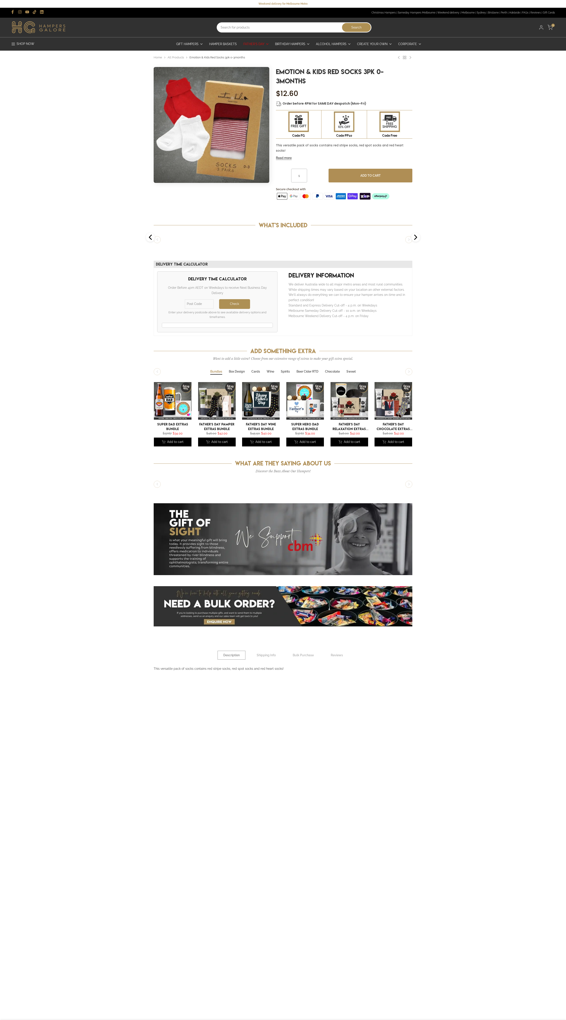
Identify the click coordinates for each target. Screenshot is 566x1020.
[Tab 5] (285, 372)
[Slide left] (157, 239)
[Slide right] (408, 239)
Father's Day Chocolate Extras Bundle (393, 426)
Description (231, 655)
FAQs (525, 12)
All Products (176, 57)
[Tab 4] (270, 372)
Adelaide (514, 12)
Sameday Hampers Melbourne (416, 12)
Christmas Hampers (383, 12)
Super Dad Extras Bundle (172, 426)
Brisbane (493, 12)
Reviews (535, 12)
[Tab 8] (351, 372)
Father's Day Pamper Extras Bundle (216, 426)
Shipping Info (266, 655)
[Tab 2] (237, 372)
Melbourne (468, 12)
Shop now (25, 44)
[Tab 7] (332, 372)
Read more (284, 158)
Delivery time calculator (182, 264)
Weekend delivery (448, 12)
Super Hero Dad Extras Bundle (305, 426)
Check (234, 304)
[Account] (541, 27)
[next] (405, 401)
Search (356, 27)
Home (158, 57)
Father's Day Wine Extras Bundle (261, 426)
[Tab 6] (307, 372)
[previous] (155, 401)
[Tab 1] (216, 372)
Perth (504, 12)
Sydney (481, 12)
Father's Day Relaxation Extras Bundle (349, 426)
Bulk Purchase (303, 655)
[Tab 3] (255, 372)
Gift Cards (549, 12)
